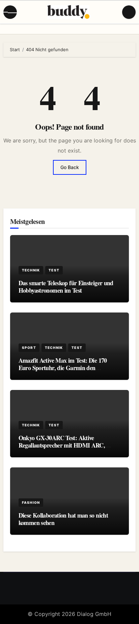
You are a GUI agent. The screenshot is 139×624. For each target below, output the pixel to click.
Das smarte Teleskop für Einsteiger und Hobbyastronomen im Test (66, 286)
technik (31, 270)
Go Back (69, 167)
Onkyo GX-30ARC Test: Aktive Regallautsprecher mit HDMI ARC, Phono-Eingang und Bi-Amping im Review (62, 448)
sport (29, 348)
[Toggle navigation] (10, 12)
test (54, 270)
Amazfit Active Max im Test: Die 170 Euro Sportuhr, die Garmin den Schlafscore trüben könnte (63, 367)
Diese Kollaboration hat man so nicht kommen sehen (63, 519)
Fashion (31, 502)
